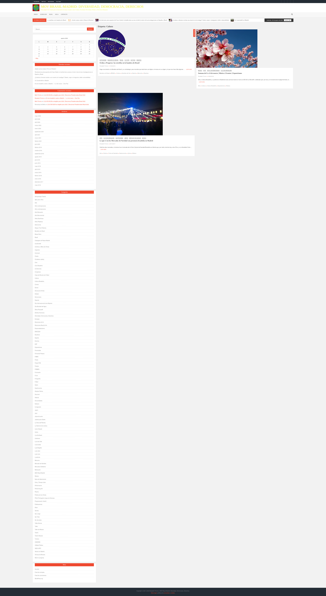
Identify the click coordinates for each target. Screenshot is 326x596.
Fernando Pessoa (39, 353)
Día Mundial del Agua (40, 306)
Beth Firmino (38, 95)
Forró (36, 375)
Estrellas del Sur (126, 73)
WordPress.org (39, 578)
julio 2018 (37, 160)
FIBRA (36, 357)
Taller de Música (39, 529)
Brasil (121, 60)
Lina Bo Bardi (38, 435)
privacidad (166, 593)
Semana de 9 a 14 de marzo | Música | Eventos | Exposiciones (220, 73)
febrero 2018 (38, 175)
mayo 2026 (38, 116)
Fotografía (37, 379)
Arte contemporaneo (213, 70)
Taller (36, 526)
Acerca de (43, 14)
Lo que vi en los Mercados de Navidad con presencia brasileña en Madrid (126, 141)
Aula (56, 14)
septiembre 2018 (39, 153)
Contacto (64, 14)
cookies (173, 593)
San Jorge (37, 514)
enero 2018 (38, 179)
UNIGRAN (37, 542)
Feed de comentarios (40, 575)
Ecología (37, 319)
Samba (37, 510)
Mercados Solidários (40, 466)
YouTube (58, 1)
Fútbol (36, 382)
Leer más (189, 69)
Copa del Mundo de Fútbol (42, 275)
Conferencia (38, 269)
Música (200, 70)
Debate (37, 294)
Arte (204, 70)
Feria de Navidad (113, 153)
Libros (126, 138)
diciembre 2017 (39, 182)
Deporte (37, 300)
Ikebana (37, 404)
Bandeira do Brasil (113, 60)
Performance (38, 485)
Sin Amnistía (38, 520)
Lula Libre (37, 451)
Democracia (38, 297)
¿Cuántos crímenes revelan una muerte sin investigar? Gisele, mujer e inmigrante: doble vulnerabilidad (201, 20)
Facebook (36, 1)
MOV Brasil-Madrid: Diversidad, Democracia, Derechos (92, 6)
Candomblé (38, 243)
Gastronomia (119, 138)
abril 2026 (37, 119)
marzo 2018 (38, 172)
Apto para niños (39, 199)
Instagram (51, 1)
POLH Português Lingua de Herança (45, 498)
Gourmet (37, 394)
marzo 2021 (38, 138)
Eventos (37, 341)
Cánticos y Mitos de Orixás (42, 247)
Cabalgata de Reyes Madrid (42, 240)
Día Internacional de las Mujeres (43, 303)
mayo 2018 (38, 166)
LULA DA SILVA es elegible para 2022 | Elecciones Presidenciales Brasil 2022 (64, 95)
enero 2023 (38, 128)
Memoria (139, 60)
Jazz (36, 413)
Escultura (37, 335)
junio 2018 (37, 163)
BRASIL (113, 73)
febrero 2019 (38, 147)
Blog (51, 14)
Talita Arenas (38, 523)
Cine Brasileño (39, 265)
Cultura (127, 60)
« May (36, 58)
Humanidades (38, 400)
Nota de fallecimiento (40, 479)
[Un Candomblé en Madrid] (232, 20)
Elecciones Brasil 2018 (41, 325)
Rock (36, 507)
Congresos (38, 272)
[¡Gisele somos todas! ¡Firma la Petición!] (69, 20)
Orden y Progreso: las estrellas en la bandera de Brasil (51, 20)
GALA (36, 385)
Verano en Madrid (39, 551)
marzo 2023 (38, 125)
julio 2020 (37, 144)
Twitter (43, 1)
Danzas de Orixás (39, 291)
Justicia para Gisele (40, 419)
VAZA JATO (38, 548)
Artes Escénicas (39, 218)
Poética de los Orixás (40, 495)
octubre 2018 (38, 150)
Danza (36, 287)
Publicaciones (38, 504)
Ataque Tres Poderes (40, 228)
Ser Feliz (37, 517)
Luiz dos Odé (38, 441)
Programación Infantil (40, 501)
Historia (133, 60)
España (37, 338)
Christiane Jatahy (39, 259)
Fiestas (37, 366)
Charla (36, 256)
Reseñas (146, 73)
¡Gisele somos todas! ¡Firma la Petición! (83, 20)
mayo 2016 (38, 185)
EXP (36, 344)
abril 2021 (37, 135)
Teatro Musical (39, 536)
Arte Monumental (39, 215)
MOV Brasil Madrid (40, 473)
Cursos (37, 284)
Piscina (37, 492)
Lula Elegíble (38, 448)
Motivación (38, 470)
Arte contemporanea (40, 206)
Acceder (37, 569)
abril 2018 (37, 169)
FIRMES (37, 369)
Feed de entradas (39, 572)
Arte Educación (39, 212)
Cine (36, 262)
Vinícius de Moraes (40, 554)
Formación (38, 372)
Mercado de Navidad (135, 138)
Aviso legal (154, 593)
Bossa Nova (38, 234)
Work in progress (39, 558)
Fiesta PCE (38, 363)
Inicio (36, 14)
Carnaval (37, 253)
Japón (36, 410)
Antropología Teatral (40, 196)
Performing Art (39, 488)
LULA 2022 (38, 444)
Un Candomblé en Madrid (241, 20)
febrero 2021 (38, 141)
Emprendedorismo (40, 328)
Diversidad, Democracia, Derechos (44, 316)
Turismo (37, 539)
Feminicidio (38, 350)
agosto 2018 (38, 157)
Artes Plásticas (39, 221)
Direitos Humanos (39, 313)
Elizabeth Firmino (104, 66)
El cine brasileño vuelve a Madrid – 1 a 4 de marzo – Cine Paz (51, 83)
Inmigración (38, 407)
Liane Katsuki (38, 429)
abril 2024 (37, 122)
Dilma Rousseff (39, 309)
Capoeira (37, 250)
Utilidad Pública (39, 545)
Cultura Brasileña (226, 70)
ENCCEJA (37, 331)
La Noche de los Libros (41, 426)
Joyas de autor (39, 416)
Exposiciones (221, 86)
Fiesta (36, 360)
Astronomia (103, 60)
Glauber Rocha (39, 391)
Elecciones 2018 (39, 322)
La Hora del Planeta (40, 422)
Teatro (36, 532)
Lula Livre (37, 454)
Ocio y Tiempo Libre (40, 482)
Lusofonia (37, 457)
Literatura (37, 438)
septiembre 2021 (39, 131)
